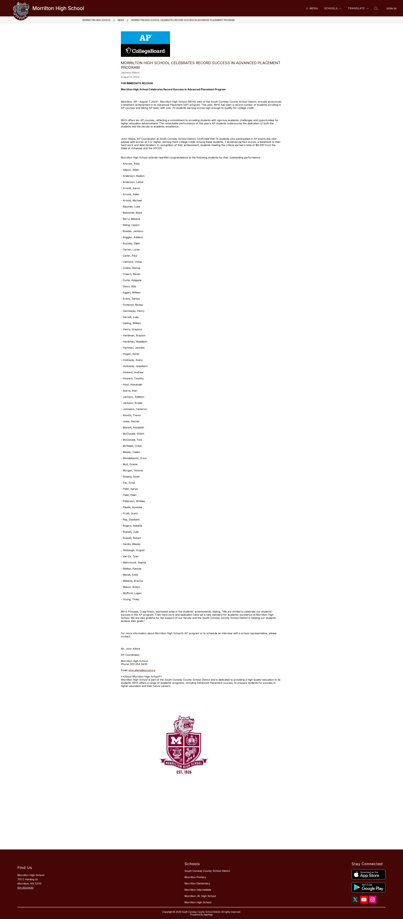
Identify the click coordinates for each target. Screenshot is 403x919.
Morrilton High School (96, 20)
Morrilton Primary (195, 877)
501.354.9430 (25, 887)
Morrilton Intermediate (197, 889)
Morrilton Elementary (197, 883)
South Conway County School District (207, 870)
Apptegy (208, 914)
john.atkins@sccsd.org (142, 670)
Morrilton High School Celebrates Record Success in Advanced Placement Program (183, 20)
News (121, 20)
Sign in (391, 8)
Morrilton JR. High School (200, 896)
